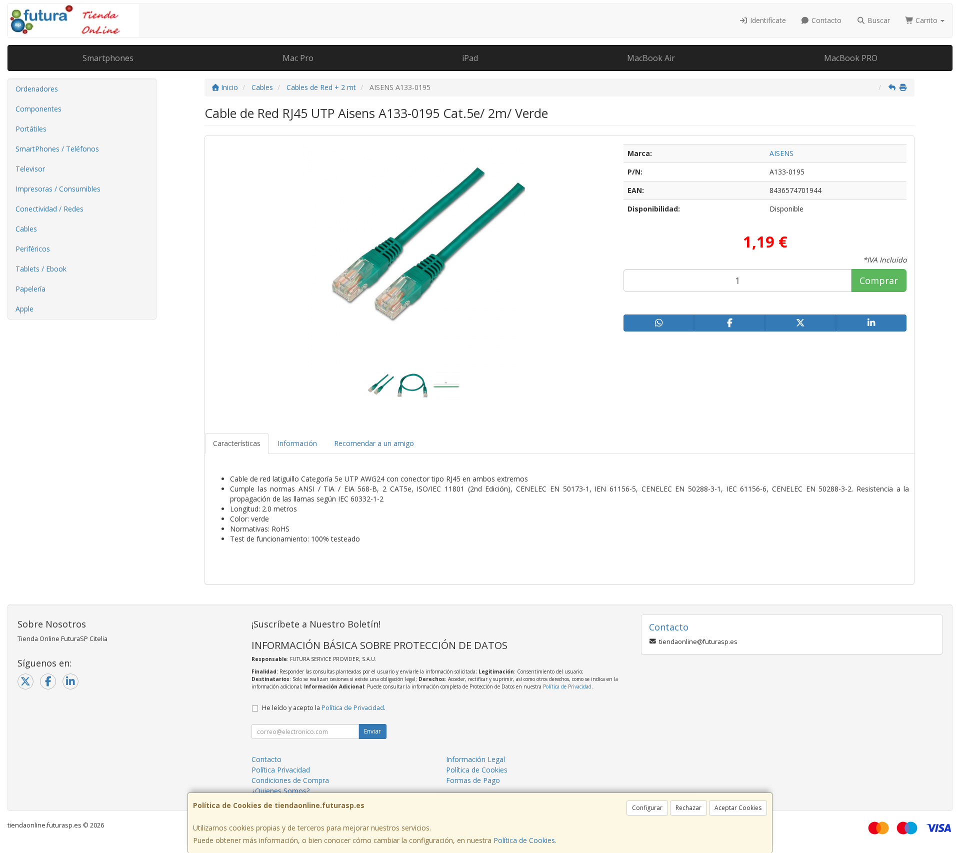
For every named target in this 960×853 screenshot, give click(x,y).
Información (297, 443)
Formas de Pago (473, 780)
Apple (25, 309)
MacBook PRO (851, 58)
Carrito (927, 20)
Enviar (372, 731)
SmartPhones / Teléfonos (57, 149)
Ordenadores (37, 89)
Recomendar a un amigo (374, 443)
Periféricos (33, 249)
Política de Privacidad (567, 686)
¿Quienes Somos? (281, 791)
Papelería (31, 289)
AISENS (782, 153)
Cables (26, 229)
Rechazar (689, 808)
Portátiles (31, 129)
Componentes (39, 109)
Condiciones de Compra (290, 780)
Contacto (826, 20)
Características (236, 443)
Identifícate (767, 20)
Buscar (878, 20)
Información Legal (475, 759)
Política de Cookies (524, 840)
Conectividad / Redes (50, 209)
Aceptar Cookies (738, 808)
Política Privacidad (281, 769)
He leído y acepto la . (324, 708)
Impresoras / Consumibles (58, 189)
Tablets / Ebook (41, 269)
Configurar (647, 808)
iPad (470, 58)
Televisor (30, 169)
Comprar (879, 280)
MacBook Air (651, 58)
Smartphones (108, 58)
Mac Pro (298, 58)
